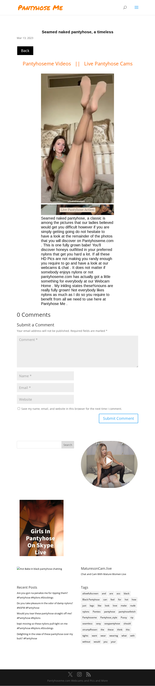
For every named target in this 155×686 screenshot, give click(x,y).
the (102, 629)
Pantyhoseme (89, 617)
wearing (113, 635)
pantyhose (109, 611)
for (119, 599)
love (115, 605)
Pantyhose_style (108, 617)
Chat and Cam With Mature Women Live (103, 574)
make (124, 605)
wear (103, 635)
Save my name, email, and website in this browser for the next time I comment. (71, 409)
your (113, 641)
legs (92, 605)
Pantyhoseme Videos (47, 63)
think (119, 629)
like (99, 605)
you (105, 641)
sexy (98, 623)
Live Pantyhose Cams (108, 63)
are (111, 593)
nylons (85, 611)
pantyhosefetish (127, 611)
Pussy (124, 617)
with (132, 635)
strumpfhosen (89, 629)
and (104, 593)
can (105, 599)
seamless (87, 623)
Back (25, 50)
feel (113, 599)
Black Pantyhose (91, 599)
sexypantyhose (112, 623)
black (126, 593)
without (86, 641)
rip (131, 617)
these (111, 629)
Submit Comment (118, 418)
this (128, 629)
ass (118, 593)
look (107, 605)
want (94, 635)
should (127, 623)
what (124, 635)
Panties (97, 611)
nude (133, 605)
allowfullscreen (90, 593)
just (84, 605)
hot (126, 599)
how (134, 599)
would (97, 641)
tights (85, 635)
